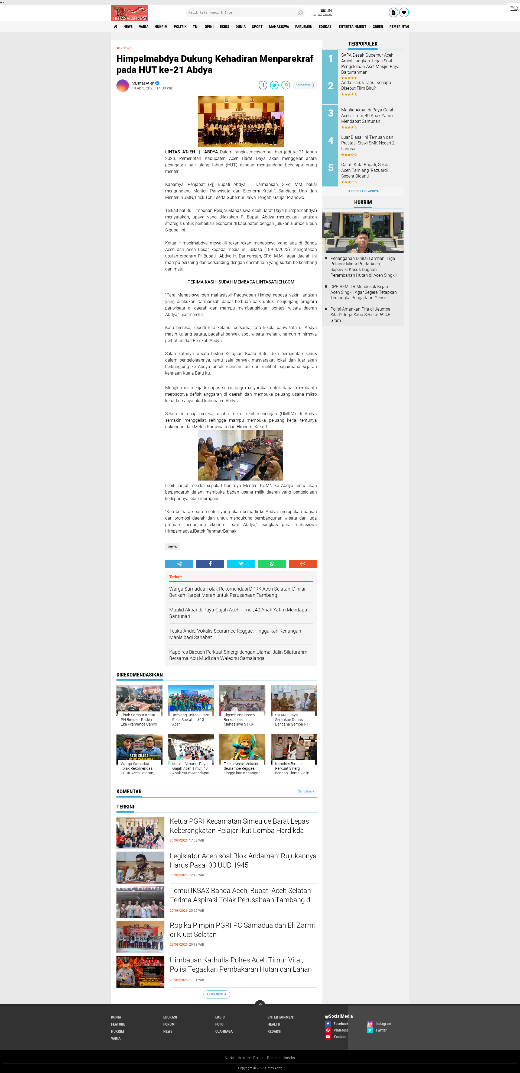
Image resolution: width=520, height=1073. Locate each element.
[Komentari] (303, 564)
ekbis (224, 26)
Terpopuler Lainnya (363, 191)
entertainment (352, 26)
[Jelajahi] (514, 7)
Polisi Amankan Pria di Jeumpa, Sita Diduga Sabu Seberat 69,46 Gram (360, 315)
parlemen (304, 26)
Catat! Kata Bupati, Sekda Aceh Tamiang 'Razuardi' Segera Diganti (365, 170)
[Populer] (404, 12)
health (274, 1024)
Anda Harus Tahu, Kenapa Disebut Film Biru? (366, 85)
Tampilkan (305, 791)
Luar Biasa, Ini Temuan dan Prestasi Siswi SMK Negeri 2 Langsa (368, 143)
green (378, 26)
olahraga (224, 1031)
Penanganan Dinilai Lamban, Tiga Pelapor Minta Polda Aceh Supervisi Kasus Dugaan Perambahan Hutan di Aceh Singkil (363, 267)
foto (219, 1024)
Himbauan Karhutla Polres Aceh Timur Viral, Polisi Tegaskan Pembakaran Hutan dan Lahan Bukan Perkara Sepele (241, 969)
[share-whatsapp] (285, 85)
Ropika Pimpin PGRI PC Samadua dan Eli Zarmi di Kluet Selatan (242, 930)
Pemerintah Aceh (404, 26)
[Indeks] (393, 12)
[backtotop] (260, 1005)
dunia (241, 26)
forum (169, 1024)
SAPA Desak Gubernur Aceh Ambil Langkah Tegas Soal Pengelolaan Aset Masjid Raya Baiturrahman (370, 64)
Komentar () (304, 85)
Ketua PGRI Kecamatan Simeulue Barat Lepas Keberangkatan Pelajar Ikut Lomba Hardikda (239, 825)
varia (143, 26)
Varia (229, 1058)
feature (118, 1024)
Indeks (289, 1058)
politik (180, 26)
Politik (258, 1058)
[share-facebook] (263, 85)
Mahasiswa (279, 26)
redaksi (274, 1031)
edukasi (326, 26)
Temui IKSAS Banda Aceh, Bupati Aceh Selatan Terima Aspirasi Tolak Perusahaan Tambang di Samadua (241, 900)
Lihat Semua (216, 994)
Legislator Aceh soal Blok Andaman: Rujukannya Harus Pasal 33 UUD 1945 (243, 860)
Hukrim (244, 1058)
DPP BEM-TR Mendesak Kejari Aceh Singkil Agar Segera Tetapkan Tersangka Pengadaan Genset (363, 292)
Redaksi (273, 1058)
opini (209, 26)
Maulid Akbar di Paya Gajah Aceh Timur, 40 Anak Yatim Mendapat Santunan (368, 115)
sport (257, 26)
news (128, 26)
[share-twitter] (274, 85)
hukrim (161, 26)
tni (196, 26)
